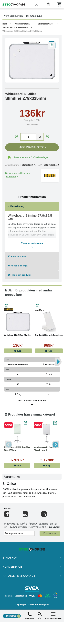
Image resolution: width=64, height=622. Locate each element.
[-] (16, 137)
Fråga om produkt (20, 275)
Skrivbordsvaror (45, 24)
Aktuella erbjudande (32, 575)
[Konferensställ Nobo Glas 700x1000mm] (17, 433)
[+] (47, 137)
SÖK (40, 619)
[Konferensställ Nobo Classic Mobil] (47, 433)
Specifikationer (18, 256)
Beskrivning (17, 206)
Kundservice (32, 566)
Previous (8, 444)
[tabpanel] (32, 60)
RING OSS (29, 619)
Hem (4, 24)
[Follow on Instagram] (25, 515)
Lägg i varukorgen (32, 147)
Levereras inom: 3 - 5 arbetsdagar (31, 157)
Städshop (32, 557)
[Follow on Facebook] (6, 515)
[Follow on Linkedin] (44, 515)
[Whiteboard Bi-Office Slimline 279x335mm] (32, 60)
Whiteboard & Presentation (15, 27)
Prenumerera (49, 533)
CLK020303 (27, 165)
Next (55, 444)
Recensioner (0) (19, 265)
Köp (19, 351)
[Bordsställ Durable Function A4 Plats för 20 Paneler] (49, 321)
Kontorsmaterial (22, 24)
